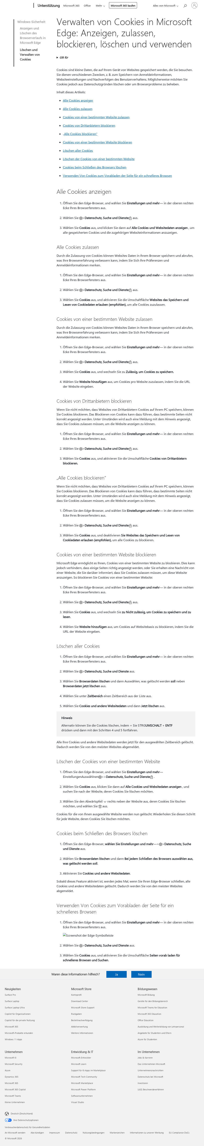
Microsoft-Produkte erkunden (19, 1032)
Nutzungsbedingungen (93, 1132)
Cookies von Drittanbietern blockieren (89, 125)
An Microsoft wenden (15, 1132)
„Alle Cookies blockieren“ (80, 134)
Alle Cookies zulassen (77, 109)
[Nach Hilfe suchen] (184, 5)
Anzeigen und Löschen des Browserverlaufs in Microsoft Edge (33, 35)
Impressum (54, 1132)
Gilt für (64, 57)
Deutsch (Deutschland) (22, 1113)
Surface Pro (10, 994)
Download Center (79, 1001)
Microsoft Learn (78, 1063)
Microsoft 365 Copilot (15, 1089)
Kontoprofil (76, 994)
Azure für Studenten (147, 1039)
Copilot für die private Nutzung (20, 1020)
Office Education (145, 1020)
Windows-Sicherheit (31, 21)
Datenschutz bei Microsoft (150, 1076)
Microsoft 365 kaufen (123, 5)
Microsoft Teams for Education (152, 1007)
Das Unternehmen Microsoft (151, 1063)
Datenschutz (71, 1132)
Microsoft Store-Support (82, 1007)
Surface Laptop (12, 1001)
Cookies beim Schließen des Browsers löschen (94, 167)
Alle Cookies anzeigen (78, 100)
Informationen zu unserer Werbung (147, 1132)
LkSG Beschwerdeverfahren (151, 1089)
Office (87, 5)
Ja (116, 974)
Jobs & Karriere (145, 1057)
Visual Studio (77, 1102)
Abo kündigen (37, 1132)
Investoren (143, 1083)
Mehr (99, 5)
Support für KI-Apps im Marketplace (88, 1070)
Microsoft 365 (71, 5)
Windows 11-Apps (13, 1039)
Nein (141, 974)
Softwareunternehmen (82, 1095)
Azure (7, 1070)
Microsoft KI (10, 1057)
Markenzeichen (117, 1132)
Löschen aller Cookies (78, 150)
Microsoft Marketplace (82, 1083)
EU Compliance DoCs (179, 1132)
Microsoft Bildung (146, 994)
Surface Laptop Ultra (15, 1007)
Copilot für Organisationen (17, 1013)
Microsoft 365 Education (149, 1013)
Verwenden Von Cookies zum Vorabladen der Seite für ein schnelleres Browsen (117, 175)
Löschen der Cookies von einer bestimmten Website (98, 159)
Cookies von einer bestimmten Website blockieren (97, 142)
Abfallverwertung (79, 1026)
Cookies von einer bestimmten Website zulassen (96, 117)
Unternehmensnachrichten (150, 1070)
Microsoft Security (13, 1063)
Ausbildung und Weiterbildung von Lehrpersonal (161, 1026)
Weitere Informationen (82, 1032)
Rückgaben (76, 1013)
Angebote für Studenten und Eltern (154, 1032)
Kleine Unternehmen (15, 1102)
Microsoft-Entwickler (81, 1057)
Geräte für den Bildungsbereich (153, 1001)
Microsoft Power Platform (83, 1089)
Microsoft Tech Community (84, 1076)
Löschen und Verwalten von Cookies (30, 54)
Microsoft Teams (13, 1095)
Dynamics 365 (11, 1076)
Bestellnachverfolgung (81, 1020)
